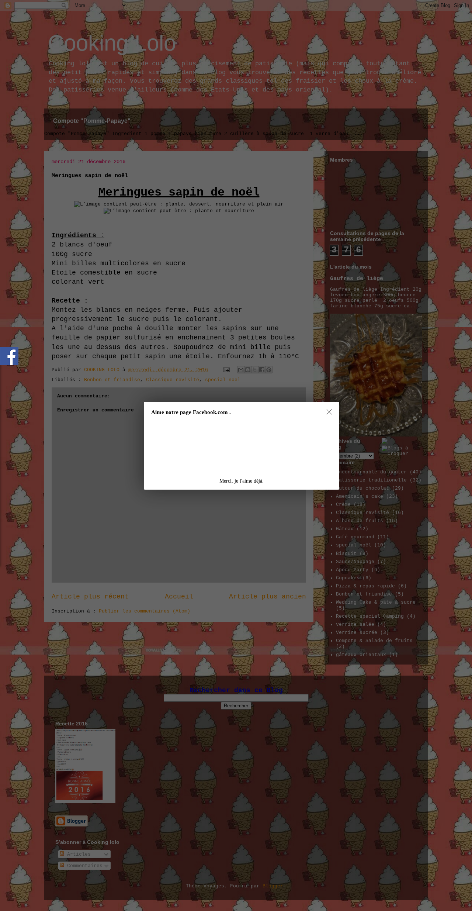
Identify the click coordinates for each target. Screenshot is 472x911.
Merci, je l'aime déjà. (241, 481)
